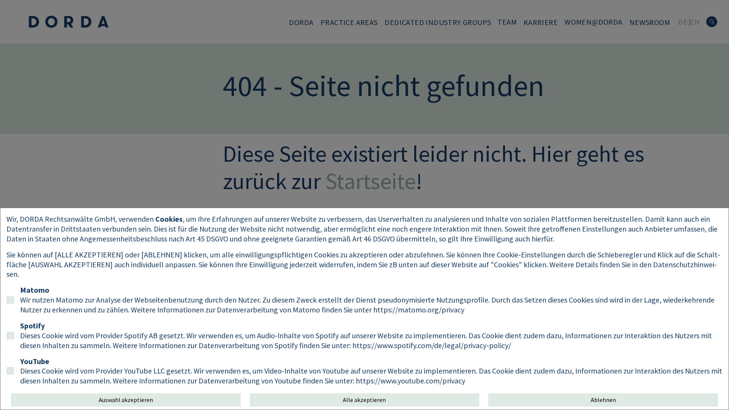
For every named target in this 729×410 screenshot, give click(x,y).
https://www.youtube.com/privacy (410, 380)
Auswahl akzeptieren (126, 400)
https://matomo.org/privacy (418, 309)
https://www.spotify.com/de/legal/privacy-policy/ (431, 345)
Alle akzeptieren (364, 400)
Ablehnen (603, 400)
